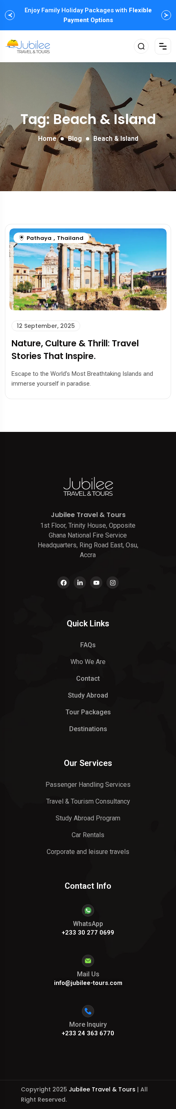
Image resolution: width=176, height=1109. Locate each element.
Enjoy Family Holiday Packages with (88, 15)
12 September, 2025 (46, 326)
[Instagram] (112, 582)
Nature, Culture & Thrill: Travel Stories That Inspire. (75, 349)
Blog (75, 138)
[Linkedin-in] (80, 582)
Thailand (70, 238)
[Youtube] (96, 582)
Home (47, 138)
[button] (10, 15)
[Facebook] (63, 582)
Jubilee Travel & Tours (102, 1089)
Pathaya (39, 238)
